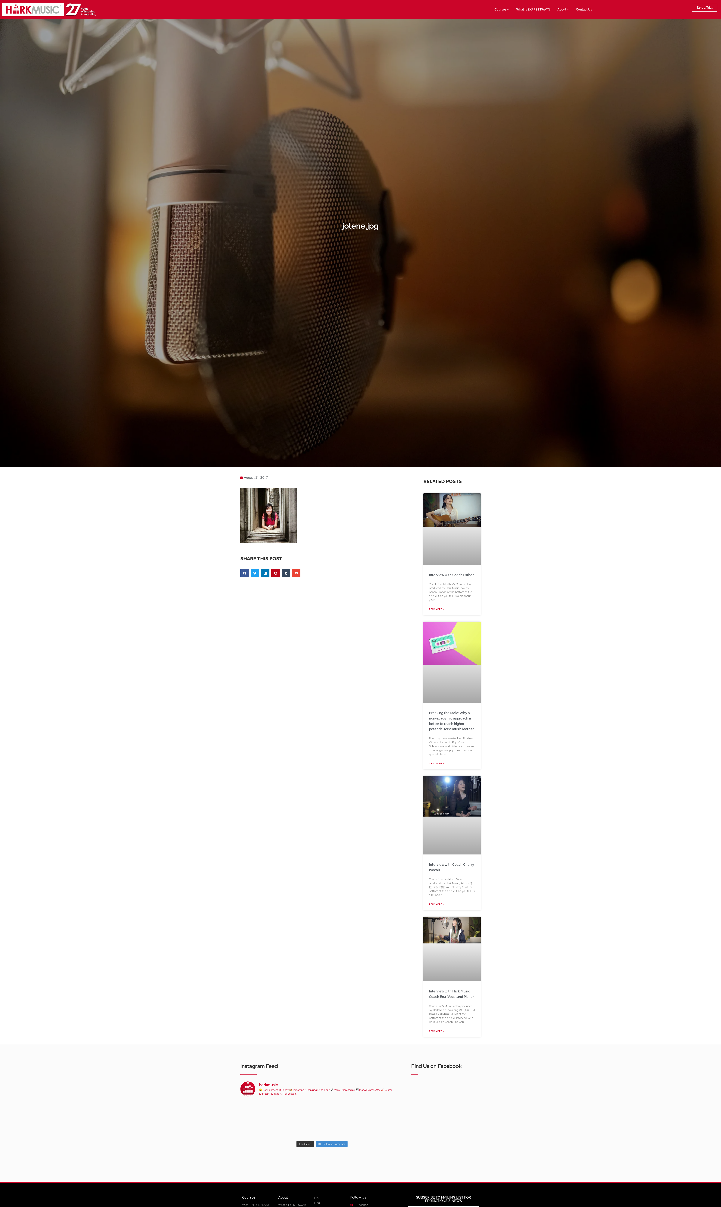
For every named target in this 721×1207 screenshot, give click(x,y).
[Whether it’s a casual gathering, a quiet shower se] (289, 1129)
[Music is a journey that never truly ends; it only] (388, 1129)
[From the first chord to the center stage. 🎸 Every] (355, 1109)
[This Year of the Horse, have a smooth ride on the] (322, 1109)
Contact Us (584, 9)
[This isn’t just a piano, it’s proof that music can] (355, 1129)
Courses (500, 9)
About (561, 9)
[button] (244, 573)
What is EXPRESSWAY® (533, 9)
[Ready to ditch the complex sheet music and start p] (256, 1109)
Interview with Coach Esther (451, 575)
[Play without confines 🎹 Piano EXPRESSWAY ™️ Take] (322, 1129)
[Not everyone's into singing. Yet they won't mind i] (256, 1129)
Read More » (436, 609)
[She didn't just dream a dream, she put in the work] (289, 1109)
